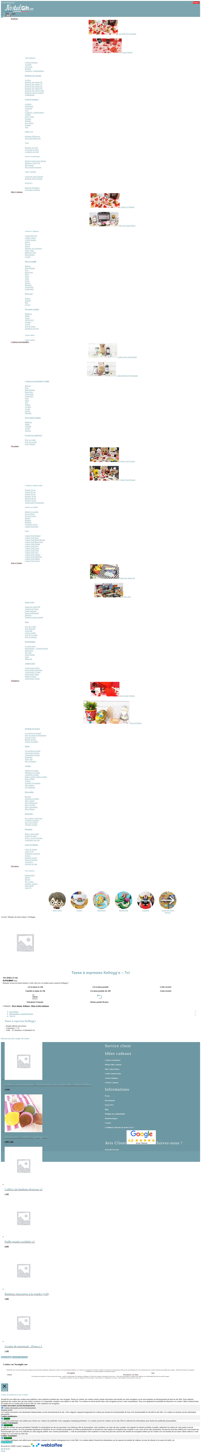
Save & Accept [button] (6, 1442)
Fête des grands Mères (127, 226)
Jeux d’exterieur (31, 637)
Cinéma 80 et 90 (31, 236)
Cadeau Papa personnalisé (127, 357)
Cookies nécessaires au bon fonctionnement (20, 1408)
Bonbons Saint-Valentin (33, 179)
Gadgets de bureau (32, 609)
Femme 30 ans (30, 490)
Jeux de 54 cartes (31, 635)
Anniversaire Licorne (32, 672)
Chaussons (29, 862)
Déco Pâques (30, 809)
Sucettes (28, 125)
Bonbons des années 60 (33, 82)
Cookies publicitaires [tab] (9, 1416)
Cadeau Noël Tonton (32, 555)
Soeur (27, 277)
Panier (8, 16)
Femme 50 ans (30, 494)
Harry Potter (29, 117)
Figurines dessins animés (34, 617)
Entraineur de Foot (32, 329)
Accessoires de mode (32, 751)
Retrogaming (29, 255)
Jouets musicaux (31, 611)
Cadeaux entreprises (113, 1060)
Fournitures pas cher (32, 840)
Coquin (27, 257)
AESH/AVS (29, 320)
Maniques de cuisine (32, 773)
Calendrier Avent (31, 525)
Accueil (4, 917)
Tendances (15, 681)
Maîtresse (28, 314)
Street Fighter (30, 655)
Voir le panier (6, 1357)
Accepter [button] (71, 1373)
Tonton (27, 405)
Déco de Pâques (136, 723)
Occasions (15, 446)
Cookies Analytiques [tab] (9, 1436)
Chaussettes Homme (32, 755)
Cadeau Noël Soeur (32, 548)
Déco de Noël (30, 805)
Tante (27, 279)
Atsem (27, 318)
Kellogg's (26, 1006)
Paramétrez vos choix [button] (130, 1375)
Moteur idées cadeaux (113, 1065)
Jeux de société (30, 627)
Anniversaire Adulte (32, 679)
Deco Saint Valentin (127, 696)
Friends (79, 910)
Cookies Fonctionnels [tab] (9, 1423)
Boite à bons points (32, 834)
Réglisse (28, 69)
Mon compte (10, 14)
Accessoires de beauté (33, 733)
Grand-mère (29, 289)
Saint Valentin (127, 52)
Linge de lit (29, 852)
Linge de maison (31, 849)
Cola (26, 110)
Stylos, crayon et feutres (33, 838)
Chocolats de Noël (32, 150)
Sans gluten (29, 123)
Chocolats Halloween (33, 139)
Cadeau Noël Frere (32, 550)
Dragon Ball (123, 910)
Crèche (27, 324)
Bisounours (101, 910)
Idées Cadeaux (17, 192)
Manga (27, 246)
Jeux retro (127, 597)
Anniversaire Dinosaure (33, 670)
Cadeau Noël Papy (32, 546)
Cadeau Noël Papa (32, 538)
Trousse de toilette (31, 742)
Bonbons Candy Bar (32, 163)
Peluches (28, 615)
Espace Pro (109, 1105)
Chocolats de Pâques (32, 190)
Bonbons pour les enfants (34, 93)
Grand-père (29, 396)
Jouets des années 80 (127, 578)
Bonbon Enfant (30, 677)
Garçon (27, 305)
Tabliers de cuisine (32, 771)
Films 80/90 (29, 886)
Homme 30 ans (30, 496)
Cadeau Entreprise (31, 527)
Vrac (26, 127)
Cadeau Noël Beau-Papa (34, 542)
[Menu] (2, 17)
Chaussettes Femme (32, 753)
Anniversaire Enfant (32, 668)
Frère (27, 274)
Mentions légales (111, 1118)
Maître (27, 316)
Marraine (28, 285)
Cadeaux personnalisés (20, 342)
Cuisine (27, 781)
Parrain (27, 283)
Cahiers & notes (31, 836)
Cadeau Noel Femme (127, 461)
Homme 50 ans (30, 501)
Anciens (28, 80)
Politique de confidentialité (115, 1114)
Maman (27, 266)
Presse (107, 1096)
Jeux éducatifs (30, 629)
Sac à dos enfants (31, 823)
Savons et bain (30, 738)
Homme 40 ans (30, 498)
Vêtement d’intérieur (32, 854)
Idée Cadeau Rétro (112, 1069)
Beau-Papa (29, 272)
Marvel (27, 880)
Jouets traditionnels (32, 613)
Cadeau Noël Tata (31, 553)
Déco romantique (31, 807)
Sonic (27, 657)
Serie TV (28, 888)
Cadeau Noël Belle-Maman (35, 540)
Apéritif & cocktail (32, 775)
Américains (29, 106)
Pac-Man (28, 653)
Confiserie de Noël (32, 152)
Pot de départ (30, 514)
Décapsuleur (29, 785)
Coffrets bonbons (31, 63)
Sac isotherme (30, 787)
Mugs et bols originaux (40, 1006)
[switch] (2, 1418)
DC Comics (29, 882)
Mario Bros (29, 651)
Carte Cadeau (30, 340)
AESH (27, 429)
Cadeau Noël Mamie (32, 544)
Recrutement (110, 1100)
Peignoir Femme (31, 858)
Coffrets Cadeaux (111, 1083)
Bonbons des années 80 (33, 87)
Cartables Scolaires (32, 820)
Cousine (28, 407)
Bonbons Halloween (32, 136)
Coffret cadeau (30, 238)
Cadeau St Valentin (127, 207)
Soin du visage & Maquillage (35, 735)
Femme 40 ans (30, 492)
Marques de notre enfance (17, 917)
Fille (26, 303)
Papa (26, 270)
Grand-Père (29, 287)
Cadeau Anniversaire (113, 1074)
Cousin (27, 409)
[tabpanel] (100, 1413)
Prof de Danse (30, 326)
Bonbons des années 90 (33, 89)
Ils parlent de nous (112, 1150)
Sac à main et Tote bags (33, 818)
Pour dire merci (30, 516)
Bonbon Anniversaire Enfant (35, 161)
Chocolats (28, 67)
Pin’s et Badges (30, 761)
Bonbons (14, 19)
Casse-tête (28, 631)
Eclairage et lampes (32, 799)
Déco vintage (30, 801)
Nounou (28, 322)
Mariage (28, 520)
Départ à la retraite (31, 512)
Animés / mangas (31, 884)
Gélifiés (28, 115)
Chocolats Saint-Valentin (34, 177)
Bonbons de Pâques (32, 188)
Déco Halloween (31, 803)
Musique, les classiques (33, 248)
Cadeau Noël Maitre (32, 559)
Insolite (27, 518)
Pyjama (27, 856)
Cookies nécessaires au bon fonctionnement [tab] (18, 1406)
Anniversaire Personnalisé (34, 503)
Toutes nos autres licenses (167, 911)
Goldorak (145, 910)
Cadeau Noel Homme (127, 480)
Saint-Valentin (30, 444)
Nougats (28, 119)
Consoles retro (30, 646)
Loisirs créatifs (30, 633)
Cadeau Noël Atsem (32, 561)
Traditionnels (29, 95)
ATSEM (28, 426)
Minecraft (28, 659)
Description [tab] (13, 1012)
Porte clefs (29, 759)
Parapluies (28, 757)
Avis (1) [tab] (12, 1016)
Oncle (27, 281)
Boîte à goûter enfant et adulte (36, 777)
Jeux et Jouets (16, 563)
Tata (26, 403)
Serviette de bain (31, 864)
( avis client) (8, 980)
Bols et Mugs (30, 779)
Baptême (28, 522)
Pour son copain (31, 442)
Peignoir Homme (31, 860)
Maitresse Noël (30, 253)
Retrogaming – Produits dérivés (36, 648)
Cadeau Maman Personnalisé (127, 376)
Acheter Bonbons (111, 1078)
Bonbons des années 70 (33, 84)
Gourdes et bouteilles (32, 783)
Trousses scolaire (31, 825)
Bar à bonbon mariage (33, 167)
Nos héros (15, 866)
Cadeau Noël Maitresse (33, 557)
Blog (106, 1109)
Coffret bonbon (30, 240)
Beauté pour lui (30, 740)
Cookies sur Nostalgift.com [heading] (15, 1364)
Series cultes (29, 251)
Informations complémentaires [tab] (21, 1014)
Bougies (28, 797)
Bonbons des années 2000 (34, 91)
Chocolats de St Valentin (127, 34)
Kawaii (27, 244)
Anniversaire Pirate (32, 674)
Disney (27, 242)
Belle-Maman (30, 268)
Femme (27, 298)
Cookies (108, 1123)
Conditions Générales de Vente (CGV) (119, 1127)
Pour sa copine (30, 440)
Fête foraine (29, 165)
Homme (28, 301)
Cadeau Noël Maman (33, 536)
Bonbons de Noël (31, 148)
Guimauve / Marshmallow (34, 71)
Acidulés (28, 65)
